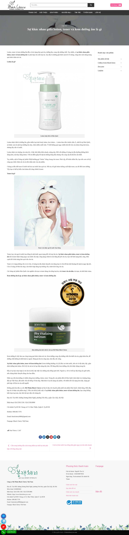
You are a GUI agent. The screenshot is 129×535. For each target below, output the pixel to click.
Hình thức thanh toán (72, 495)
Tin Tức (78, 12)
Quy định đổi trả (70, 488)
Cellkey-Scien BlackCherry (106, 63)
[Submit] (91, 5)
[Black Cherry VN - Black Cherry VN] (17, 5)
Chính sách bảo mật (71, 484)
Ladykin (100, 70)
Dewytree (101, 67)
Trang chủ (32, 12)
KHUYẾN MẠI (66, 12)
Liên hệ (98, 12)
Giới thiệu (43, 12)
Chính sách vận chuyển (72, 492)
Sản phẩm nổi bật (103, 59)
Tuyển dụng (88, 12)
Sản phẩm (54, 12)
